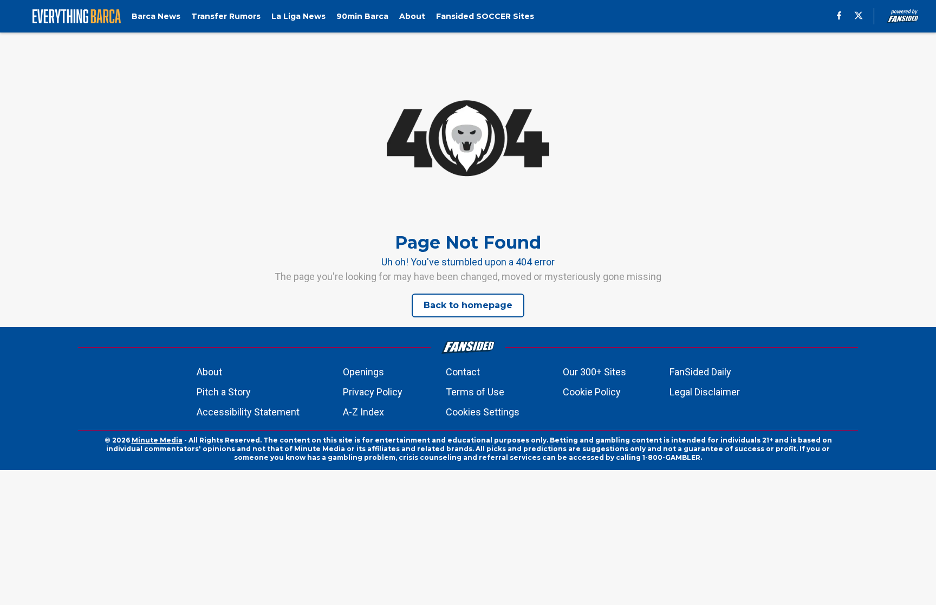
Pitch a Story (224, 392)
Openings (363, 372)
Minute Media (157, 440)
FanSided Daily (700, 372)
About (209, 372)
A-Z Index (363, 412)
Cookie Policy (592, 392)
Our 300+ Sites (594, 372)
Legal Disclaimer (705, 392)
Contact (463, 372)
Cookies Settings (482, 412)
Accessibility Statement (248, 412)
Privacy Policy (372, 392)
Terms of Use (475, 392)
